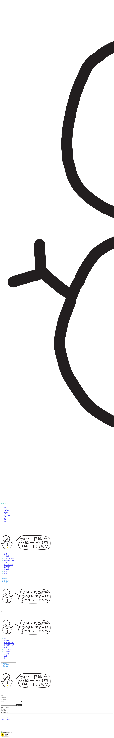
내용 (22, 701)
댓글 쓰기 (19, 705)
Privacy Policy (5, 719)
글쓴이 (3, 701)
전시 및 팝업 (7, 515)
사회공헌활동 (7, 510)
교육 (5, 513)
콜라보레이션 (7, 512)
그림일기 (6, 516)
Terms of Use (5, 718)
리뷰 (5, 521)
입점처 (5, 518)
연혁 (5, 519)
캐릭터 (5, 509)
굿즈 (5, 507)
